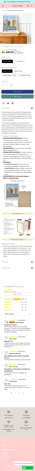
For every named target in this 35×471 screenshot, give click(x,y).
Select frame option (9, 67)
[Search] (28, 5)
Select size (6, 58)
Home (3, 10)
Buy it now (17, 96)
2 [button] (15, 393)
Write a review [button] (17, 294)
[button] (3, 5)
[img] (13, 320)
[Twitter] (8, 103)
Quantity (5, 81)
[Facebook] (3, 103)
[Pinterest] (12, 103)
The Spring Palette (19, 466)
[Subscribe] (32, 457)
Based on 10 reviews (10, 291)
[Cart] (31, 5)
